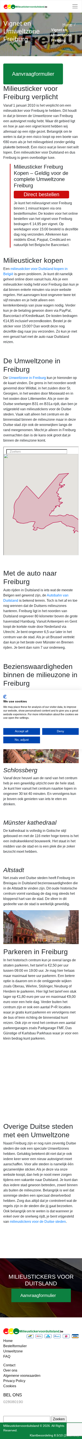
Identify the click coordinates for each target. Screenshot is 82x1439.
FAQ (6, 1356)
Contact (9, 1365)
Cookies (9, 1386)
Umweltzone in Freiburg (27, 378)
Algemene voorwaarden (21, 1375)
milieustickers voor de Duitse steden (38, 1221)
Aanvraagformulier (33, 74)
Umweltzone (13, 1351)
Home (67, 25)
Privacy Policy (14, 1381)
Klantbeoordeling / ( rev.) (54, 1435)
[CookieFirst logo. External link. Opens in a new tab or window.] (5, 697)
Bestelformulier (15, 1346)
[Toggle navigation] (75, 6)
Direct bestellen (41, 194)
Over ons (10, 1370)
